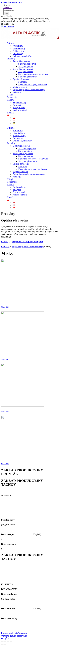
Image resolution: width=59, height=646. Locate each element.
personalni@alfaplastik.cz (14, 549)
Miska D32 (5, 359)
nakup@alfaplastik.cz (12, 539)
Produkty (5, 246)
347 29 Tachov (8, 574)
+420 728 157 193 (27, 544)
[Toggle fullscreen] (8, 641)
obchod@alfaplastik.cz (13, 529)
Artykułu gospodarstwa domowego (28, 246)
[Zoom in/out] (11, 641)
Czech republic (8, 505)
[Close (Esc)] (2, 641)
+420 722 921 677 (24, 520)
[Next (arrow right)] (5, 644)
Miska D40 (5, 464)
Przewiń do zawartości (11, 2)
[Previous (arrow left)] (2, 644)
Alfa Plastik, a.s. (9, 490)
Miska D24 (5, 307)
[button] (14, 633)
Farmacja (5, 241)
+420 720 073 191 (23, 534)
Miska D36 (5, 411)
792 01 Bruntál (8, 500)
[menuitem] (10, 43)
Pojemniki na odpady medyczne (27, 241)
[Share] (5, 641)
